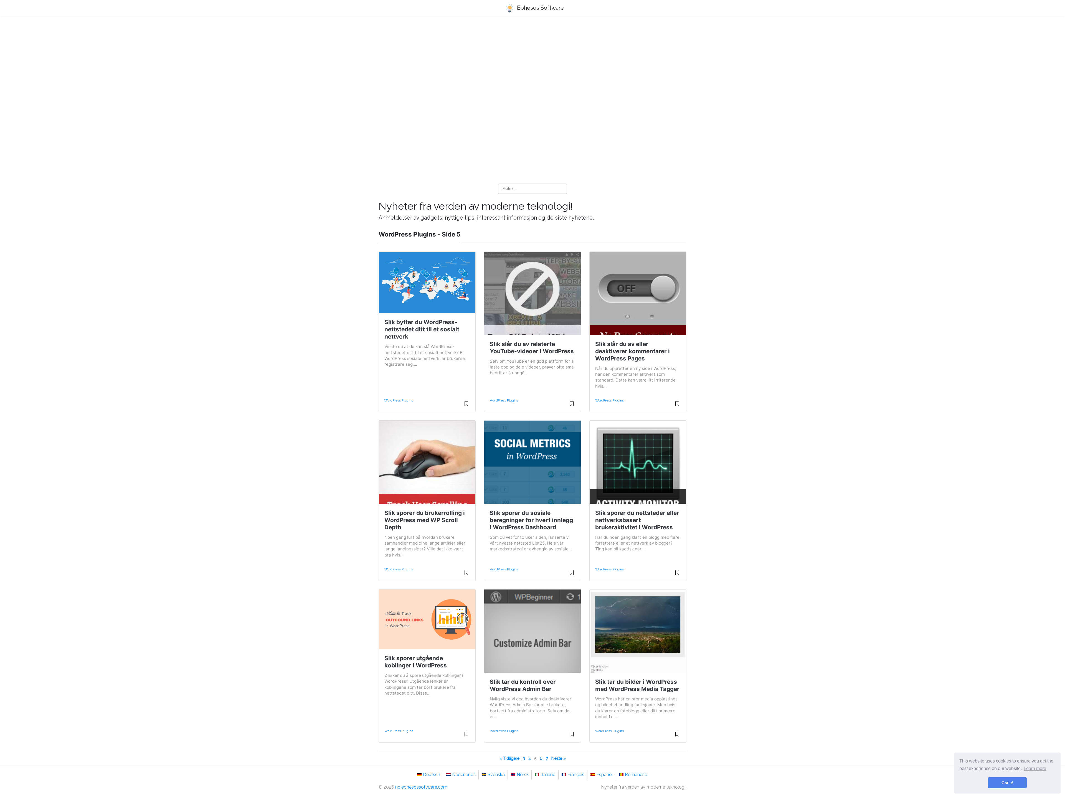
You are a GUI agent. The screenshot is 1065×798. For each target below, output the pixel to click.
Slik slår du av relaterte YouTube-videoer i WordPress (532, 347)
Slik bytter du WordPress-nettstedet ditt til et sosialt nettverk (421, 329)
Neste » (558, 758)
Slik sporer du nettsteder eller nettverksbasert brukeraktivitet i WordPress (637, 520)
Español (604, 774)
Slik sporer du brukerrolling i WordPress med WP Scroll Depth (424, 520)
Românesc (636, 774)
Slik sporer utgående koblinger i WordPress (415, 662)
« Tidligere (509, 758)
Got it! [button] (1007, 783)
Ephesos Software (540, 7)
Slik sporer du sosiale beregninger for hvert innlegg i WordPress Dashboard (531, 520)
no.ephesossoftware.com (421, 787)
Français (575, 774)
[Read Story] (466, 406)
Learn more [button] (1035, 768)
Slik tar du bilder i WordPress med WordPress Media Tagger (637, 685)
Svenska (496, 774)
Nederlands (464, 774)
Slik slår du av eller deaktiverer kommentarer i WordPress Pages (632, 351)
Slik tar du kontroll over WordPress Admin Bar (523, 685)
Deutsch (431, 774)
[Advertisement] (532, 64)
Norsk (523, 774)
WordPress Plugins (398, 400)
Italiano (548, 774)
